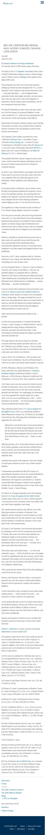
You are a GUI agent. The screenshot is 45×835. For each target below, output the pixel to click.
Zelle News (6, 781)
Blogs (4, 796)
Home (22, 826)
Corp (19, 139)
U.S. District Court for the (15, 292)
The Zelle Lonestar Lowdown (12, 790)
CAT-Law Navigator (10, 798)
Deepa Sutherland (26, 63)
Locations (7, 18)
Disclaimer (21, 829)
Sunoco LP (39, 145)
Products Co (6, 153)
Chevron (13, 139)
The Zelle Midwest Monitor (12, 793)
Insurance (5, 807)
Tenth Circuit (34, 496)
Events (4, 784)
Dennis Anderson (10, 63)
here (37, 66)
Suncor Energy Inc (17, 142)
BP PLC (37, 148)
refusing (22, 77)
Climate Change (7, 811)
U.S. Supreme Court (21, 71)
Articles (4, 787)
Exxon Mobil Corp (24, 761)
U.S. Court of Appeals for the (18, 496)
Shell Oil (36, 151)
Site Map (31, 829)
